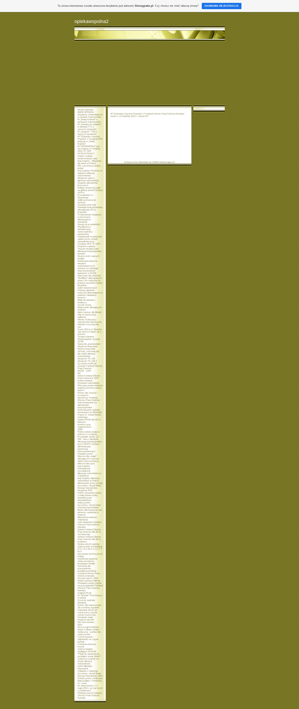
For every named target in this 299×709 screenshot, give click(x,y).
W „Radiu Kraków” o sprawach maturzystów (89, 120)
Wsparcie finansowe (87, 346)
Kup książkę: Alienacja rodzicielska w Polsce (88, 479)
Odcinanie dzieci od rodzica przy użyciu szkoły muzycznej (87, 612)
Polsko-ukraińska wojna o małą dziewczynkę (89, 494)
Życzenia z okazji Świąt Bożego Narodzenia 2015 (90, 674)
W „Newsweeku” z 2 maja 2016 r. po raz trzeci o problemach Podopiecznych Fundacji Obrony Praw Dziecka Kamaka (90, 691)
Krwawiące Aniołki (86, 563)
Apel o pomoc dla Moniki (89, 312)
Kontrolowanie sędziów (88, 410)
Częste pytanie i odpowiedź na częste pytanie (87, 639)
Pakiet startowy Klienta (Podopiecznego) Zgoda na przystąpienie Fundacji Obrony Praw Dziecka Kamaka (90, 585)
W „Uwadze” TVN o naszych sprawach (87, 132)
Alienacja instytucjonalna (89, 251)
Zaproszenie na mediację (89, 546)
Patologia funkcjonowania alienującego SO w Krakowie (89, 209)
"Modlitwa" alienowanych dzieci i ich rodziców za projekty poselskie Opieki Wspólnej (89, 282)
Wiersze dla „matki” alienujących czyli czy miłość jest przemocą (88, 458)
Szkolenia (82, 222)
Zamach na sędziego (87, 268)
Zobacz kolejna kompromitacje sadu (87, 157)
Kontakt (81, 253)
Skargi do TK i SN (86, 358)
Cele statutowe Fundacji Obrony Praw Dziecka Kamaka (89, 524)
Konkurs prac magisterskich (84, 425)
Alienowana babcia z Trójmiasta (87, 518)
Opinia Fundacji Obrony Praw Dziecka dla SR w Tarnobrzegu (89, 532)
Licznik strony (84, 305)
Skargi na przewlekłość (88, 224)
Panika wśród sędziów (88, 544)
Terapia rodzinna (85, 336)
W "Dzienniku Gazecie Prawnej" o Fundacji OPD (90, 137)
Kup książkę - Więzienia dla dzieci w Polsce (89, 162)
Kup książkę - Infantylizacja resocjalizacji (84, 468)
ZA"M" (80, 341)
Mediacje (81, 602)
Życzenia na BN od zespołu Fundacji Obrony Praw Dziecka (89, 366)
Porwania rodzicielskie (88, 383)
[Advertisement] (149, 74)
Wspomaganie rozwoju (88, 339)
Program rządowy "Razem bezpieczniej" (88, 247)
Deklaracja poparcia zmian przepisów (87, 559)
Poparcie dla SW (85, 619)
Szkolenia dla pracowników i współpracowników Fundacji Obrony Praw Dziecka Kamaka (88, 571)
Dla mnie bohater (85, 622)
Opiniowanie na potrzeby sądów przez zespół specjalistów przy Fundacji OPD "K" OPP (89, 240)
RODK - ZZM (84, 371)
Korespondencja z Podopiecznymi (86, 452)
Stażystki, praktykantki (88, 344)
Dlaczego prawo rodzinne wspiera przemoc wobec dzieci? (90, 388)
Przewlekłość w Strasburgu (85, 196)
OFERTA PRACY (85, 153)
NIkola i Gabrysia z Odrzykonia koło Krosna (89, 320)
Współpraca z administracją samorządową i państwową (85, 230)
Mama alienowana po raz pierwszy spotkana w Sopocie (89, 512)
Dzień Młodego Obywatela (84, 667)
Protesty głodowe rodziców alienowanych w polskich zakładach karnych (90, 294)
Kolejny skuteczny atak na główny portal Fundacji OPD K (90, 190)
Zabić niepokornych (87, 288)
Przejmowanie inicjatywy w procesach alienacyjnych (89, 217)
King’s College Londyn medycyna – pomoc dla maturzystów (88, 632)
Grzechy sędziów (86, 600)
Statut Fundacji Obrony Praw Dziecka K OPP (88, 376)
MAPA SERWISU (85, 112)
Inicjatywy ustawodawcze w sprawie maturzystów (90, 115)
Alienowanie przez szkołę (90, 483)
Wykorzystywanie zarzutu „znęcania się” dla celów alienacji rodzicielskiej (88, 352)
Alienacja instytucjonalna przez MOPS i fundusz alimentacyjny (89, 444)
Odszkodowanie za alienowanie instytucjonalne (87, 405)
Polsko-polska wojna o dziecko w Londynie (88, 433)
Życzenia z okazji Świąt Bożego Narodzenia (89, 486)
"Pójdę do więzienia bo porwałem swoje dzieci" (88, 655)
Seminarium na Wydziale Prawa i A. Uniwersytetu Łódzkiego (89, 414)
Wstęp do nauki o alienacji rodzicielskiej (87, 179)
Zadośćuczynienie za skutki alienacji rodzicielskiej (88, 661)
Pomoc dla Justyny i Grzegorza (87, 394)
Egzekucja (82, 449)
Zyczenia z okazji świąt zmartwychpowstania (88, 506)
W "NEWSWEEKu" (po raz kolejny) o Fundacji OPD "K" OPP (88, 148)
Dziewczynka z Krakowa (89, 678)
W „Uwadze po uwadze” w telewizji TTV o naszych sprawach (89, 126)
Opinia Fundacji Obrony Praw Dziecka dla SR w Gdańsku (89, 539)
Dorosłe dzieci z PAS (87, 578)
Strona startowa (85, 109)
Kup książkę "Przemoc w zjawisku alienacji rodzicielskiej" (89, 173)
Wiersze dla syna (86, 463)
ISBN (80, 429)
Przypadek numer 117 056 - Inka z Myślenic (88, 437)
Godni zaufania (84, 380)
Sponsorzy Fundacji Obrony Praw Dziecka (88, 398)
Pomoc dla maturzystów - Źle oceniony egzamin (90, 606)
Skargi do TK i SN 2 (87, 361)
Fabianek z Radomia (87, 671)
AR (79, 373)
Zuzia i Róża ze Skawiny (89, 329)
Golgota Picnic (84, 593)
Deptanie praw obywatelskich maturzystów (84, 500)
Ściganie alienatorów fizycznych (87, 184)
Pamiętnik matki (85, 617)
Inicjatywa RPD (85, 490)
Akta (79, 624)
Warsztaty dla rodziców (89, 275)
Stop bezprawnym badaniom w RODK (86, 271)
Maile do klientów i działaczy (86, 301)
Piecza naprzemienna (88, 627)
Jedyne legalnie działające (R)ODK (86, 650)
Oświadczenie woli (86, 205)
